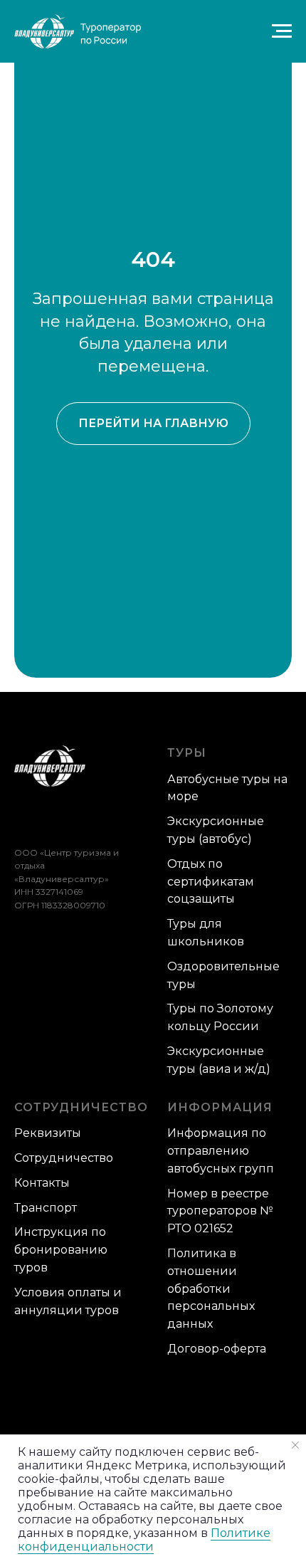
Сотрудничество (63, 1158)
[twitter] (47, 820)
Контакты (42, 1183)
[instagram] (93, 820)
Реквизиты (47, 1133)
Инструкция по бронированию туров (60, 1249)
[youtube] (117, 820)
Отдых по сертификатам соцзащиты (210, 881)
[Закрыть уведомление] (295, 1445)
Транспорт (45, 1207)
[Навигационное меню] (282, 31)
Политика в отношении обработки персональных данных (211, 1289)
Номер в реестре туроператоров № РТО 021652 (220, 1211)
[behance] (70, 820)
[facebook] (23, 820)
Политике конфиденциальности (144, 1539)
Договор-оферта (216, 1348)
